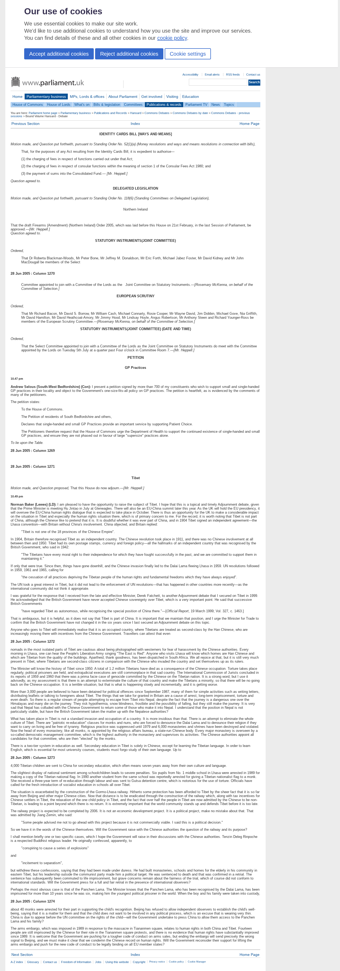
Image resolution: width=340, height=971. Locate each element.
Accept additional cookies (59, 54)
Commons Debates (156, 113)
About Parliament (122, 96)
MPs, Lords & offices (87, 96)
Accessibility (190, 74)
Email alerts (212, 74)
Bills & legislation (107, 105)
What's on (82, 105)
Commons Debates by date (190, 113)
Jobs (98, 962)
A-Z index (17, 962)
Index (135, 123)
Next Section (22, 954)
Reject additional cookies (129, 54)
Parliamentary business (46, 96)
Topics (229, 105)
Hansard (135, 113)
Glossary (33, 962)
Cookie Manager (197, 961)
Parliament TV (196, 105)
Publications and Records (110, 113)
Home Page (250, 123)
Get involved (151, 96)
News (215, 105)
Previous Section (25, 123)
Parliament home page (43, 113)
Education (190, 96)
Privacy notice (157, 961)
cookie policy (172, 38)
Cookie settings (188, 54)
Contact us (253, 74)
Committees (133, 105)
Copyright (139, 962)
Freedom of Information (76, 962)
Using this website (117, 962)
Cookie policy (176, 961)
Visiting (172, 96)
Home (17, 96)
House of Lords (58, 105)
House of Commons (27, 105)
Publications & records (164, 105)
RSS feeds (233, 74)
